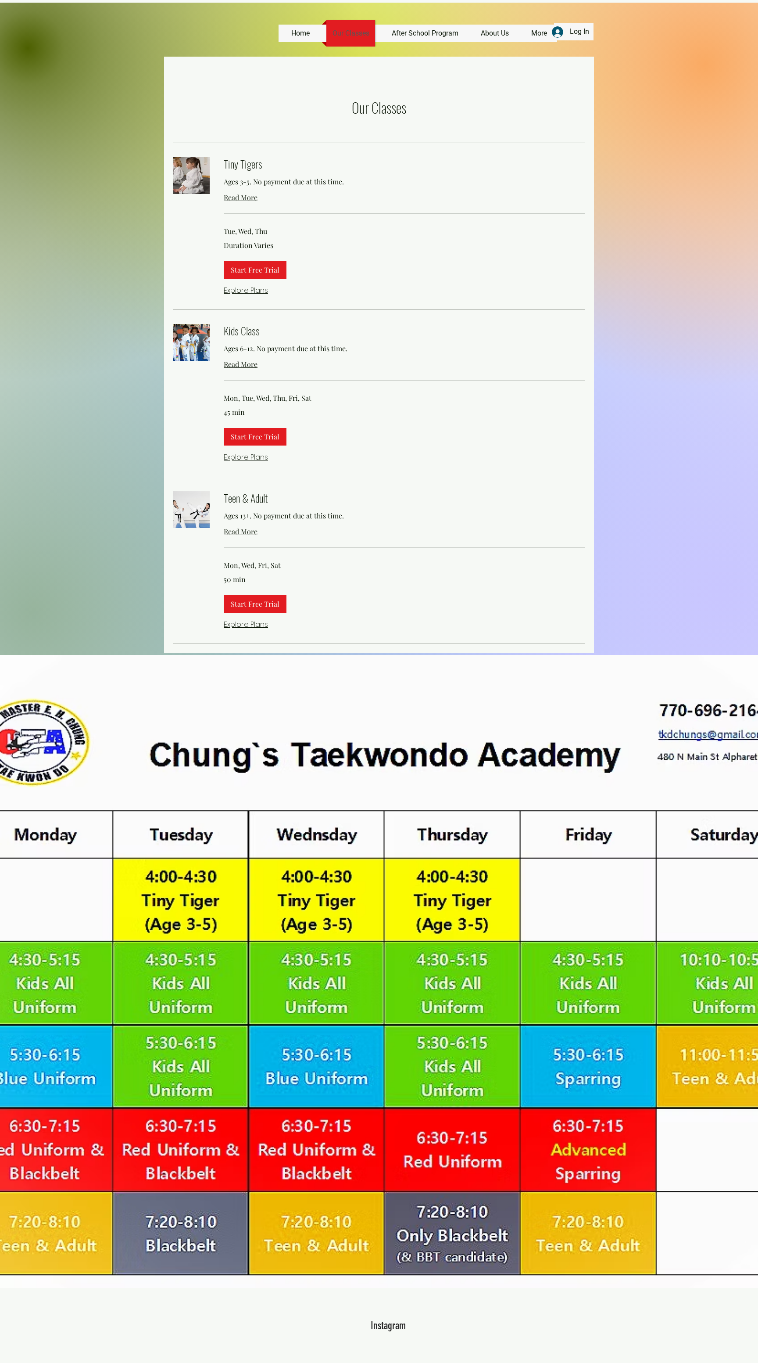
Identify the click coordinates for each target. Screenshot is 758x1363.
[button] (255, 270)
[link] (404, 164)
